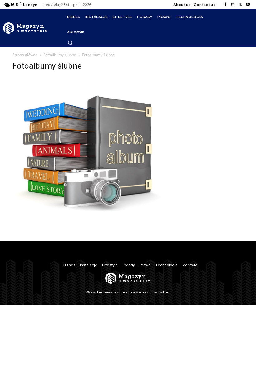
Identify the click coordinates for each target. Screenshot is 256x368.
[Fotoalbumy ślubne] (88, 226)
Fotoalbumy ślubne (59, 54)
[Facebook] (225, 4)
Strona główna (24, 54)
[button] (70, 42)
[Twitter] (240, 4)
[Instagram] (233, 4)
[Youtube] (248, 4)
